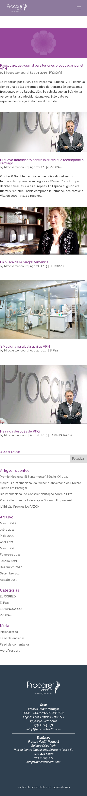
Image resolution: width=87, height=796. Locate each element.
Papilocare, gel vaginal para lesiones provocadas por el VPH (41, 67)
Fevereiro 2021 (10, 554)
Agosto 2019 (8, 579)
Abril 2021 (6, 542)
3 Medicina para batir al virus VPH (25, 346)
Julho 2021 (7, 529)
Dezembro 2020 (11, 567)
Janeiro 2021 (8, 561)
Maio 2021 (7, 535)
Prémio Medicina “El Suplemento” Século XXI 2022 (34, 476)
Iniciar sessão (9, 632)
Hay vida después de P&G (20, 431)
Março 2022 (8, 523)
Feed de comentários (15, 644)
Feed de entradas (12, 638)
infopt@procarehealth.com (43, 729)
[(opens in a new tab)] (43, 231)
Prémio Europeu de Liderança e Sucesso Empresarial (36, 500)
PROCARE (55, 72)
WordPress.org (10, 650)
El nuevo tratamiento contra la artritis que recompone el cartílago (42, 161)
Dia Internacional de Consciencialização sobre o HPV (36, 494)
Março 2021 (8, 548)
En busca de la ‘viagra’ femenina (24, 262)
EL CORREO (58, 266)
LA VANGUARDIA (61, 435)
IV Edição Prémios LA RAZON (19, 506)
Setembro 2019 (10, 573)
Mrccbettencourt (16, 72)
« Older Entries (10, 451)
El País (54, 350)
